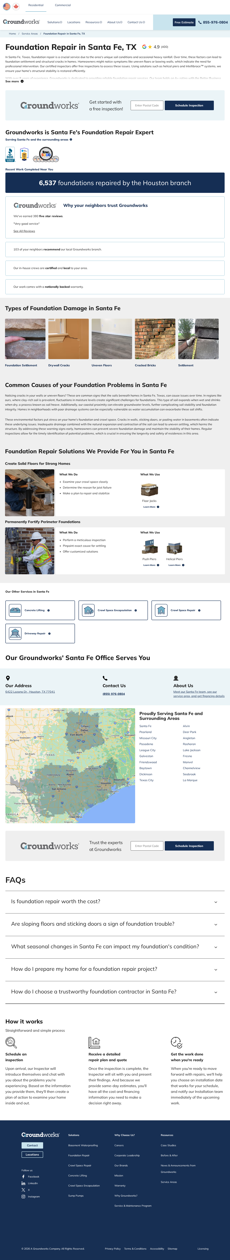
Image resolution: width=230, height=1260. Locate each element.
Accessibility (157, 1248)
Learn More (149, 506)
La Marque (190, 780)
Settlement (185, 365)
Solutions (53, 22)
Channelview (191, 768)
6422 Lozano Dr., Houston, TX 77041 (30, 691)
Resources (92, 22)
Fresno (187, 756)
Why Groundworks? (125, 1195)
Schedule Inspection (189, 105)
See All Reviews (24, 231)
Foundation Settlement (21, 365)
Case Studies (168, 1145)
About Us (113, 22)
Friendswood (148, 762)
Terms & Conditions (135, 1248)
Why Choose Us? (124, 1135)
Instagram (34, 1196)
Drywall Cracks (59, 365)
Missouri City (148, 738)
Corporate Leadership (127, 1155)
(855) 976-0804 (114, 694)
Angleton (189, 738)
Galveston (146, 756)
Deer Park (189, 732)
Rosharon (189, 744)
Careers (119, 1145)
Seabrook (189, 774)
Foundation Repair (78, 1155)
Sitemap (172, 1248)
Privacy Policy (113, 1248)
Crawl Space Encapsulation (84, 1185)
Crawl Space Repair (79, 1165)
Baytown (145, 768)
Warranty (119, 1185)
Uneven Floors (102, 365)
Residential (35, 5)
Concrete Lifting (77, 1175)
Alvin (186, 726)
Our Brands (121, 1165)
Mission (118, 1175)
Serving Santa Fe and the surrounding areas (36, 139)
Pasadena (146, 744)
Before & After (169, 1155)
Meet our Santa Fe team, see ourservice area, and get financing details (199, 694)
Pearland (145, 732)
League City (147, 750)
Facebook (33, 1176)
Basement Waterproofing (83, 1145)
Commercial (63, 5)
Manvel (188, 762)
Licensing (203, 1248)
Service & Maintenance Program (132, 1205)
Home (12, 33)
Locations (73, 22)
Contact (32, 1145)
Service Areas (30, 33)
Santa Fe (145, 726)
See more (13, 81)
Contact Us (135, 22)
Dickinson (145, 774)
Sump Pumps (76, 1195)
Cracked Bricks (145, 365)
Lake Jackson (191, 750)
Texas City (146, 780)
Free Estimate (184, 22)
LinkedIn (33, 1183)
